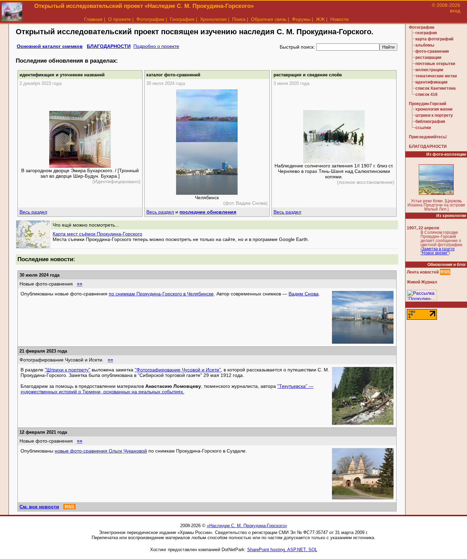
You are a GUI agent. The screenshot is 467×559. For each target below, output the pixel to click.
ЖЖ (320, 19)
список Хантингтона (435, 88)
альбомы (424, 45)
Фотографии (150, 19)
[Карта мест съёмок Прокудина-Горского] (33, 246)
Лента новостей (423, 272)
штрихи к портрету (434, 115)
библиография (430, 121)
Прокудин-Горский (427, 104)
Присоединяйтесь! (428, 137)
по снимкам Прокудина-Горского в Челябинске (161, 293)
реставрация (428, 57)
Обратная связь (268, 19)
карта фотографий (434, 39)
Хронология (213, 19)
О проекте (119, 19)
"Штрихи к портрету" (67, 369)
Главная (93, 19)
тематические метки (436, 76)
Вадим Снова (304, 293)
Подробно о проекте (156, 46)
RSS (69, 506)
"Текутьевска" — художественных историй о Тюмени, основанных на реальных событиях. (167, 388)
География (182, 19)
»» (79, 284)
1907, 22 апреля (423, 228)
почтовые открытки (435, 64)
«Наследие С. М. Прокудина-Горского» (247, 525)
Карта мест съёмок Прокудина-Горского (97, 234)
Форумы (301, 19)
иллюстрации (429, 70)
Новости (339, 19)
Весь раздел (33, 212)
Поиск (238, 19)
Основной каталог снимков (50, 46)
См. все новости (39, 506)
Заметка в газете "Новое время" (438, 251)
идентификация (431, 82)
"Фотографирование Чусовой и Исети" (178, 369)
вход (455, 10)
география (426, 33)
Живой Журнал (422, 282)
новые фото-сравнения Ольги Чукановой (101, 451)
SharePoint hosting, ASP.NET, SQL (282, 549)
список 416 (426, 94)
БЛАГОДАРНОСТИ (109, 46)
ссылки (423, 128)
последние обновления (207, 212)
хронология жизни (433, 109)
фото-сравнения (432, 51)
